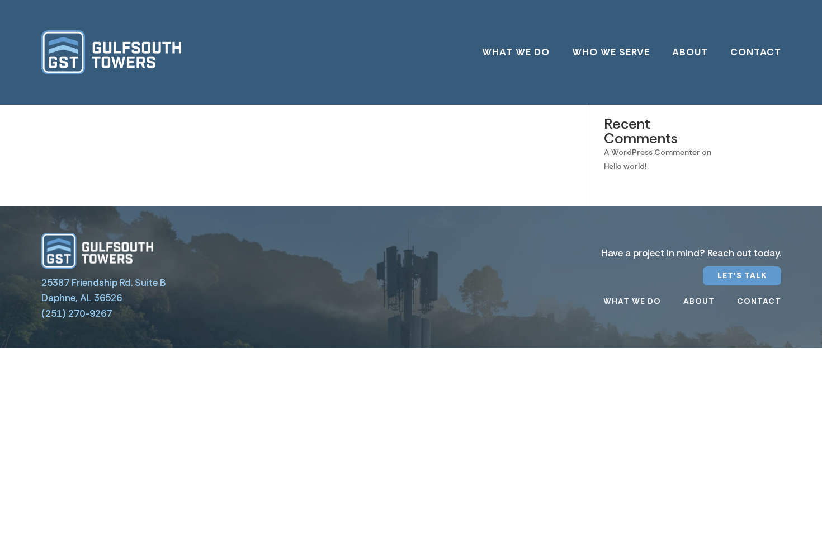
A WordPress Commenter (652, 152)
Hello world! (625, 166)
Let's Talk (742, 275)
